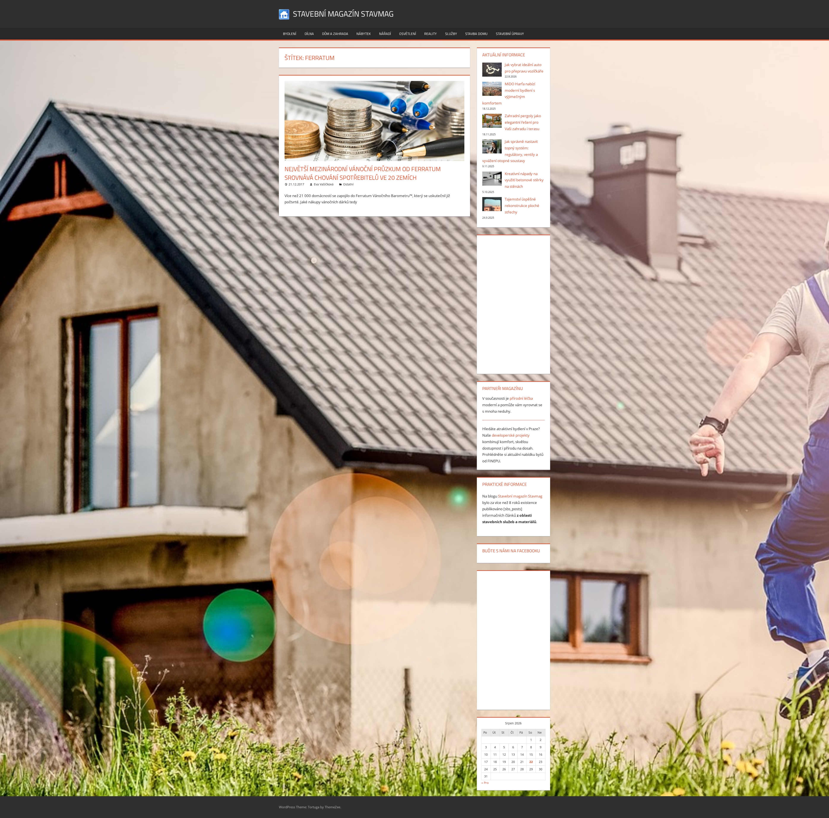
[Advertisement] (513, 303)
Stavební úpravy (510, 33)
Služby (451, 33)
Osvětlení (407, 33)
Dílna (309, 33)
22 (531, 762)
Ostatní (348, 184)
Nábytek (363, 33)
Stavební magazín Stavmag (343, 14)
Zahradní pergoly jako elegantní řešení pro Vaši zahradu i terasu (523, 122)
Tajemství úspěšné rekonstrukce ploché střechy (522, 206)
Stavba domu (476, 33)
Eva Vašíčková (324, 184)
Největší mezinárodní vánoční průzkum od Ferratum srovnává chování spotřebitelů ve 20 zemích (363, 173)
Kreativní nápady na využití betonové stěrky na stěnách (524, 180)
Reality (430, 33)
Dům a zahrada (335, 33)
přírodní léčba (521, 398)
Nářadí (385, 33)
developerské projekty (511, 435)
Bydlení (289, 33)
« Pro (485, 783)
